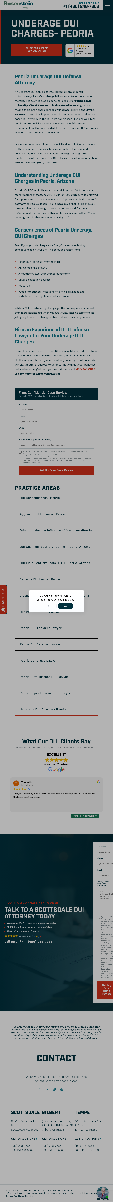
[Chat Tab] (56, 601)
